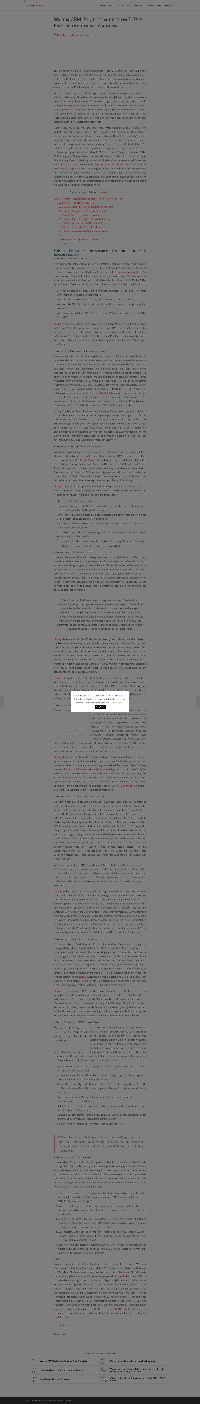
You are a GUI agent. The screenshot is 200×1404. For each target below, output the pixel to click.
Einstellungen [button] (117, 703)
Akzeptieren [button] (100, 707)
